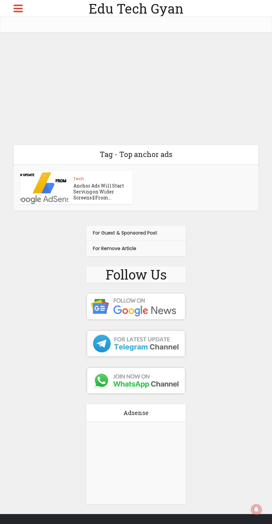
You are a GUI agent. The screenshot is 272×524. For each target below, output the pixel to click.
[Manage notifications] (256, 509)
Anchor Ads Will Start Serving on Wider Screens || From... (98, 192)
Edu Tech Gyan (136, 8)
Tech (78, 179)
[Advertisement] (136, 88)
